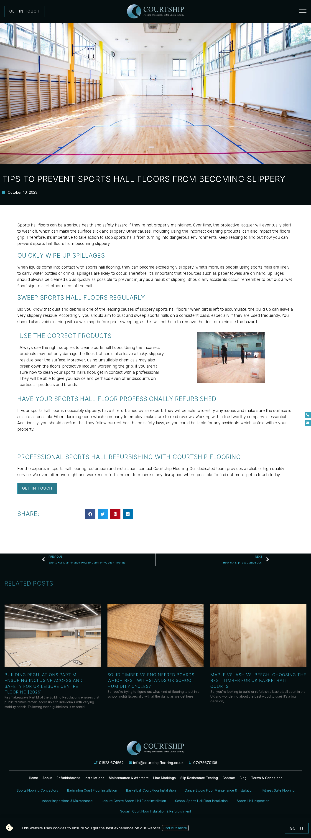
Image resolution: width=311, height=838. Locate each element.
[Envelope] (308, 423)
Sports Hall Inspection (253, 801)
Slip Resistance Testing (199, 778)
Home (33, 778)
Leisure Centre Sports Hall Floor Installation (134, 801)
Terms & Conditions (266, 778)
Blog (243, 778)
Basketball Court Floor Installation (151, 790)
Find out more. (175, 828)
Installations (94, 778)
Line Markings (164, 778)
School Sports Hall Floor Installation (201, 801)
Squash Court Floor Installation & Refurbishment (155, 811)
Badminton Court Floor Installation (92, 790)
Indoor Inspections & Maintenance (67, 801)
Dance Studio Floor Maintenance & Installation (219, 790)
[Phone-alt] (308, 415)
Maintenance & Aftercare (129, 778)
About (47, 778)
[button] (90, 514)
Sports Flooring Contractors (37, 790)
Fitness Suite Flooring (279, 790)
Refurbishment (68, 778)
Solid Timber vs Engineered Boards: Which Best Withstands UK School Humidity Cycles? (151, 680)
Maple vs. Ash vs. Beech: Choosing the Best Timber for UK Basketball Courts (258, 680)
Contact (228, 778)
